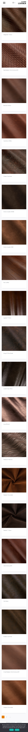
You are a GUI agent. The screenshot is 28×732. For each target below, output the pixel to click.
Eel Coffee (6, 282)
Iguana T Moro (7, 318)
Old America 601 (7, 565)
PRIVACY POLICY (10, 722)
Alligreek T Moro (7, 34)
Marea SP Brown (7, 459)
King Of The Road (8, 353)
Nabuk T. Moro (7, 530)
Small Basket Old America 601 (11, 672)
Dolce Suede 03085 (8, 211)
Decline (17, 729)
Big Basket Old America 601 (10, 70)
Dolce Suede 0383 (8, 247)
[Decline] (26, 727)
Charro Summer (7, 176)
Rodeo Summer (7, 636)
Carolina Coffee (7, 141)
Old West (5, 601)
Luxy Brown (6, 424)
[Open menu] (4, 2)
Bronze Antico (7, 105)
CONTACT (19, 722)
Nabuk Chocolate (8, 495)
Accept (11, 729)
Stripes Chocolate (8, 707)
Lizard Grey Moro (7, 388)
